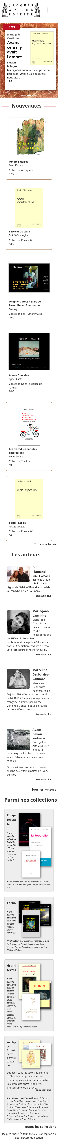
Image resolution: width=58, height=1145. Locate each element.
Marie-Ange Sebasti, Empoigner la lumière (22, 1025)
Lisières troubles (14, 1119)
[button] (8, 92)
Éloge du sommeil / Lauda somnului (11, 998)
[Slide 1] (23, 95)
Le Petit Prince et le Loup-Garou (34, 1116)
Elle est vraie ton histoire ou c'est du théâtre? (11, 854)
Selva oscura (32, 1107)
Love (24, 1107)
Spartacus (11, 1005)
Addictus (10, 1107)
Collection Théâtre (19, 461)
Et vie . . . (39, 1113)
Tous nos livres (45, 544)
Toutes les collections (40, 1127)
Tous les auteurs (44, 789)
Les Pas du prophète (11, 1019)
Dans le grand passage (10, 1011)
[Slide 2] (29, 95)
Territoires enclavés (26, 1113)
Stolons (18, 1107)
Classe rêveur (10, 931)
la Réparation (12, 884)
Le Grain (20, 1104)
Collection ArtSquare (21, 170)
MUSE (17, 1116)
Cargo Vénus (19, 1101)
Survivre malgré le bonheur (30, 1110)
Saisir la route (31, 1101)
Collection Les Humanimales (25, 313)
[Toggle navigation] (51, 10)
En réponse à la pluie (40, 940)
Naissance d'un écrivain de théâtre (34, 881)
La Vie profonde (13, 944)
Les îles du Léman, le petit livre (37, 1104)
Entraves (10, 1116)
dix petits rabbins (11, 925)
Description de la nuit (30, 944)
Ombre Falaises (28, 1119)
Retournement (13, 881)
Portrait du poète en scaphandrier (29, 947)
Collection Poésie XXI (21, 240)
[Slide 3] (34, 95)
